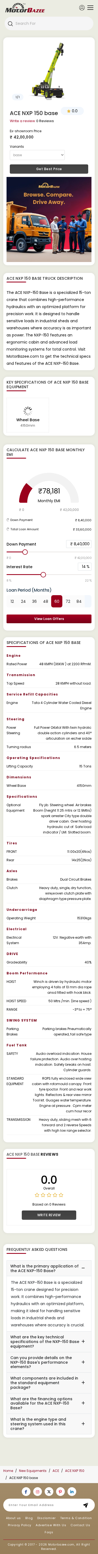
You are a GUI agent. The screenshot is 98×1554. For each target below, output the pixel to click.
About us (13, 1518)
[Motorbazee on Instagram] (37, 1491)
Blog (29, 1518)
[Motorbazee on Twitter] (49, 1491)
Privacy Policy (19, 1525)
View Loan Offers (49, 618)
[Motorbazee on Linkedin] (72, 1491)
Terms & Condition (76, 1518)
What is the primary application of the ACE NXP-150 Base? (44, 1268)
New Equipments (33, 1470)
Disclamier (46, 1518)
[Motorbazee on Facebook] (26, 1491)
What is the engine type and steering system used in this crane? (38, 1424)
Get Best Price (49, 169)
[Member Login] (82, 7)
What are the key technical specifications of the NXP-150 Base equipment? (44, 1341)
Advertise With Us (51, 1525)
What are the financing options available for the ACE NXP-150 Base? (41, 1403)
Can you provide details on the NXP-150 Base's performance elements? (41, 1362)
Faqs (49, 1532)
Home (8, 1470)
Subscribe (87, 1505)
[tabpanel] (49, 72)
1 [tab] (49, 99)
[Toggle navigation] (89, 7)
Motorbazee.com (61, 1545)
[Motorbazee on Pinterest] (60, 1491)
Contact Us (80, 1525)
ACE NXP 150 (74, 1470)
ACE (56, 1470)
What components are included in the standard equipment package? (44, 1382)
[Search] (10, 23)
